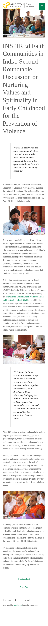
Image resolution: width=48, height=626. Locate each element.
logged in (18, 605)
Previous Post (24, 579)
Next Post (24, 587)
